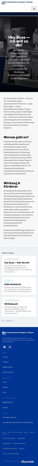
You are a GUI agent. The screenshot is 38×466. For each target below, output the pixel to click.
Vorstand (5, 362)
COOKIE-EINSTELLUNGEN (11, 453)
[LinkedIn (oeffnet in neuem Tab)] (4, 347)
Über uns (5, 357)
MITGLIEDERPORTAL (9, 438)
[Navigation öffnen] (34, 9)
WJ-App (5, 407)
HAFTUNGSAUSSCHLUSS (10, 448)
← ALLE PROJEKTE (19, 28)
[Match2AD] (27, 461)
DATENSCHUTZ (7, 443)
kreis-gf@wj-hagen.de (9, 417)
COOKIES (22, 448)
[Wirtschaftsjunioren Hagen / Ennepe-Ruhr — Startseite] (19, 3)
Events (5, 382)
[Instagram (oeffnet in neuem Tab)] (10, 347)
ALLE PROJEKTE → (8, 321)
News (4, 392)
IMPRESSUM (21, 438)
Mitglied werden (7, 367)
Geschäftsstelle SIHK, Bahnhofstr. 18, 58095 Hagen (18, 422)
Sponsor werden (8, 372)
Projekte (5, 387)
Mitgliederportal (7, 402)
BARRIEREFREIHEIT (20, 443)
